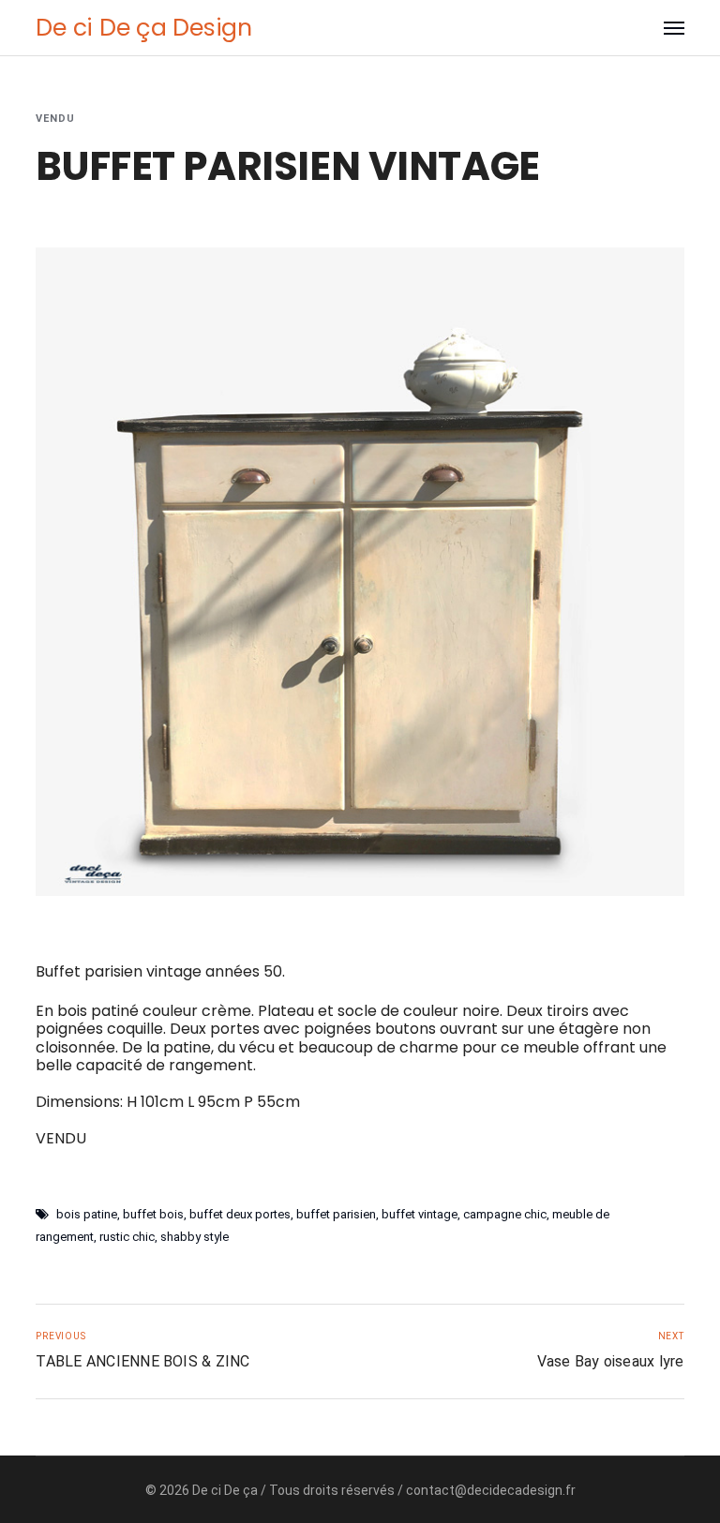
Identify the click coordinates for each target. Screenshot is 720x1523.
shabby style (194, 1237)
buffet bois (153, 1214)
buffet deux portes (240, 1214)
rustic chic (127, 1237)
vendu (55, 118)
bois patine (86, 1214)
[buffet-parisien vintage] (360, 571)
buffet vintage (420, 1214)
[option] (360, 571)
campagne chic (505, 1214)
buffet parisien (336, 1214)
